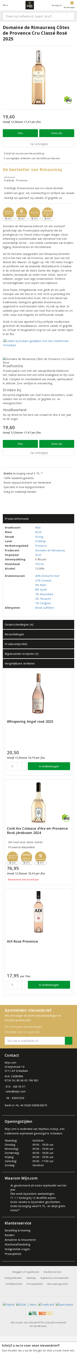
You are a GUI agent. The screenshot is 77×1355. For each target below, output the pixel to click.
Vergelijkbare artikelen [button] (20, 663)
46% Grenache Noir (47, 576)
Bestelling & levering (17, 1230)
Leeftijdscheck (13, 1284)
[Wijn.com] (29, 5)
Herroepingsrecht (57, 1284)
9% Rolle (40, 585)
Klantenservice (52, 1272)
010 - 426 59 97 (15, 1086)
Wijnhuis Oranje (48, 1129)
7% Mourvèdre (44, 594)
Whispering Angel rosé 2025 (30, 721)
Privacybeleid (13, 1254)
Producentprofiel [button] (16, 644)
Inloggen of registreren (25, 1272)
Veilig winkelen (13, 1278)
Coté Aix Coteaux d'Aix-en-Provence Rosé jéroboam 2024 (37, 830)
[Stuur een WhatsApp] (5, 1098)
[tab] (38, 518)
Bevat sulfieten (44, 607)
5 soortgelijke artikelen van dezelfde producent (32, 158)
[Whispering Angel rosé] (38, 693)
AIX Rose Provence (22, 941)
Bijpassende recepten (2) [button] (21, 653)
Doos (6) (56, 133)
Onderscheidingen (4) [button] (19, 624)
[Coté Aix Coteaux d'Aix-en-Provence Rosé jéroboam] (38, 802)
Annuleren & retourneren (20, 1240)
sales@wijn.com (16, 1091)
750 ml (39, 564)
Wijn (38, 527)
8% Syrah (41, 589)
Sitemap (31, 1278)
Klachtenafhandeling (17, 1244)
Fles (20, 133)
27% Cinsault (43, 580)
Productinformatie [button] (17, 518)
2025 (38, 555)
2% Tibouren (43, 598)
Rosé (38, 532)
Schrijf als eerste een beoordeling (24, 153)
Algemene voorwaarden (54, 1278)
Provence (41, 545)
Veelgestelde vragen (17, 1249)
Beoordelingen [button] (14, 634)
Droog (39, 536)
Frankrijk (40, 541)
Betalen (9, 1235)
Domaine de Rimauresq (50, 550)
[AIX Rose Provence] (38, 912)
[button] (8, 213)
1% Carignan (43, 603)
